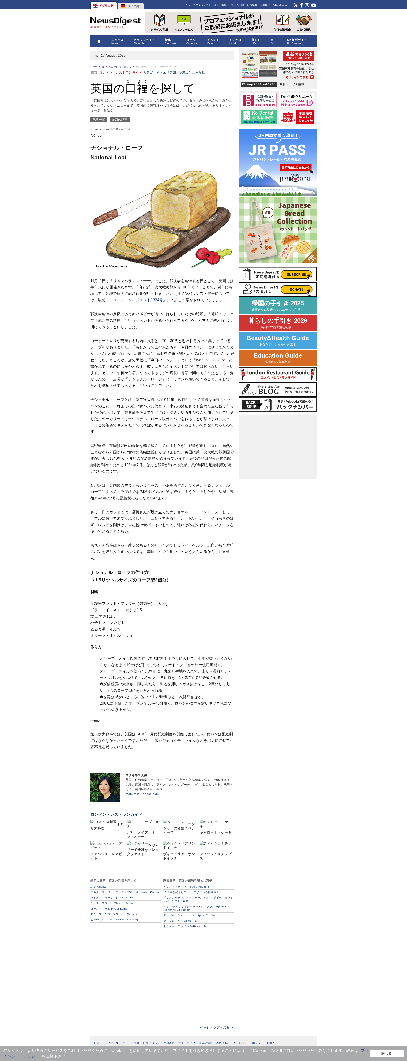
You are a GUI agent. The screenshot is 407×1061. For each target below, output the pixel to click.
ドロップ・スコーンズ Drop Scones (113, 914)
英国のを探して (142, 88)
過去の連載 (206, 1042)
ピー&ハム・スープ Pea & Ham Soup (114, 919)
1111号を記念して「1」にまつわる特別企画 (191, 892)
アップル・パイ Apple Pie (180, 920)
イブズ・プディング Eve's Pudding (186, 886)
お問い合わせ (151, 1042)
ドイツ (131, 4)
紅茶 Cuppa (98, 886)
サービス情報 (130, 1042)
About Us (222, 1042)
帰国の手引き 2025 (278, 305)
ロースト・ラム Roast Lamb (108, 908)
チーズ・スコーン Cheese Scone (112, 903)
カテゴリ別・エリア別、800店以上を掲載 (152, 72)
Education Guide (278, 358)
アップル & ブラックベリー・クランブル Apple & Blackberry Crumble (195, 908)
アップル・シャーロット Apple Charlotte (190, 915)
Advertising (280, 5)
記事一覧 (99, 119)
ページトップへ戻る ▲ (217, 1027)
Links (270, 1042)
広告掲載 (252, 5)
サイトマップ (186, 1042)
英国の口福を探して (120, 66)
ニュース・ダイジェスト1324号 (136, 300)
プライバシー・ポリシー (248, 1042)
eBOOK (114, 1042)
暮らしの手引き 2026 (277, 323)
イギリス (104, 4)
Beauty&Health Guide (278, 340)
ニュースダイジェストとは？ (202, 5)
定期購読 (265, 5)
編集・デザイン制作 (233, 5)
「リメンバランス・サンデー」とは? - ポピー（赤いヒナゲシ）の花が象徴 (198, 899)
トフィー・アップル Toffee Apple (185, 926)
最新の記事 (119, 119)
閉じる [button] (386, 1053)
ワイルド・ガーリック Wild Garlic (112, 897)
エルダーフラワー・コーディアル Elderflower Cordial (125, 892)
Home (94, 66)
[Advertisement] (162, 975)
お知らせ (99, 1042)
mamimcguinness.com (142, 794)
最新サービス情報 (273, 84)
